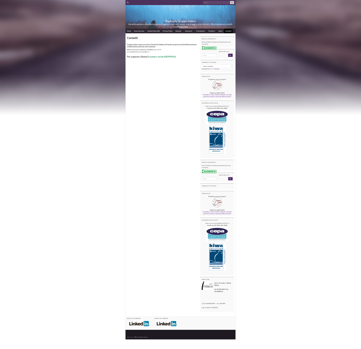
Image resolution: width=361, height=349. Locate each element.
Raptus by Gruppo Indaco (180, 21)
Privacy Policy (168, 31)
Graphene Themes (143, 337)
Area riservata (139, 31)
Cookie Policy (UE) (153, 31)
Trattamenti (200, 31)
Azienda (178, 31)
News (220, 31)
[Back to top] (356, 344)
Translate (216, 69)
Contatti (228, 31)
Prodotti (211, 31)
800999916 (170, 56)
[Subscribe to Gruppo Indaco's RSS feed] (128, 2)
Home (129, 31)
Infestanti (188, 31)
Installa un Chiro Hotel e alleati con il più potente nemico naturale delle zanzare (217, 96)
